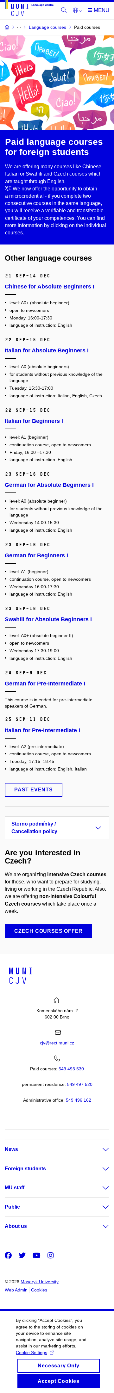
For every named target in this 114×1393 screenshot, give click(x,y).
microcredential (26, 196)
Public (12, 1207)
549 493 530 (71, 1068)
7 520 (79, 1084)
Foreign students (25, 1168)
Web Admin (16, 1289)
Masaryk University (40, 1281)
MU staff (14, 1187)
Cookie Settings (31, 1352)
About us (16, 1226)
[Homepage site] (29, 9)
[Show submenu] (99, 1149)
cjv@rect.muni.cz (57, 1042)
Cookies (39, 1289)
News (11, 1149)
